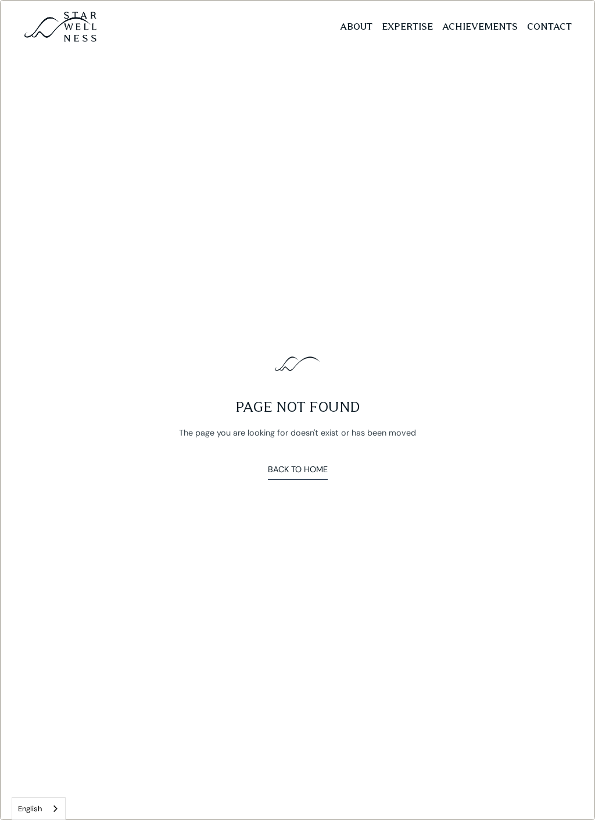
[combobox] (39, 808)
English (30, 809)
